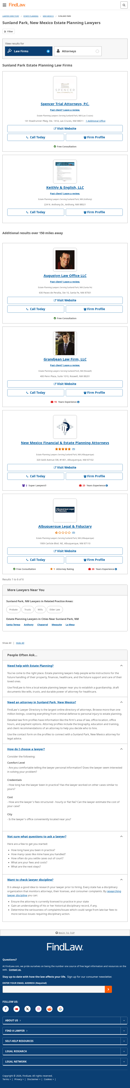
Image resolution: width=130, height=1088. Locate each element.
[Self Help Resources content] (123, 1041)
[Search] (124, 5)
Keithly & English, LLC (65, 187)
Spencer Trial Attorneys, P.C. (65, 103)
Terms (6, 1079)
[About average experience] (78, 402)
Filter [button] (10, 31)
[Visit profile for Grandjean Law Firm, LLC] (65, 343)
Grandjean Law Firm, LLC (65, 359)
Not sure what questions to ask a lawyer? (36, 836)
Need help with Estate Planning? (30, 666)
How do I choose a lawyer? (26, 749)
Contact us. (15, 969)
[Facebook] (6, 1009)
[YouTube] (16, 1009)
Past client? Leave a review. (65, 109)
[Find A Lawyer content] (123, 1030)
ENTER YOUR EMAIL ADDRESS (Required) (25, 982)
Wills (40, 609)
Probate (13, 609)
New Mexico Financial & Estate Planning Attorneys (65, 442)
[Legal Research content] (123, 1051)
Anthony (28, 624)
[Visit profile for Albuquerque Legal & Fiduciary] (65, 510)
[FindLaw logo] (18, 5)
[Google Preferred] (60, 1009)
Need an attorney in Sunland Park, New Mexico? (41, 702)
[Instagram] (38, 1009)
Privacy (18, 1079)
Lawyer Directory (10, 16)
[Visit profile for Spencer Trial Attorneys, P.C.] (65, 88)
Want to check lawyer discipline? (30, 880)
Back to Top (67, 932)
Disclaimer (33, 1079)
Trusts (27, 609)
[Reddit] (49, 1009)
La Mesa (70, 624)
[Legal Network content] (123, 1061)
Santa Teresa (13, 624)
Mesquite (57, 624)
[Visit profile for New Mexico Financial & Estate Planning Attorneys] (65, 427)
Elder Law (55, 609)
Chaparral (42, 624)
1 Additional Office (95, 120)
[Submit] (108, 989)
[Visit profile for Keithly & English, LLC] (65, 171)
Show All (6, 642)
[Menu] (4, 5)
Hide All (20, 642)
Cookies (48, 1079)
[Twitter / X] (27, 1009)
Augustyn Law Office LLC (65, 275)
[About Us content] (123, 1020)
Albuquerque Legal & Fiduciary (65, 526)
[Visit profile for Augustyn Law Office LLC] (65, 259)
